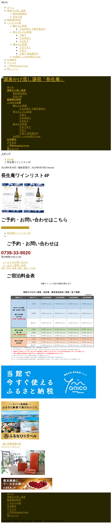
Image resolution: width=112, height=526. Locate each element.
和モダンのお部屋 (22, 32)
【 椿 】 (23, 35)
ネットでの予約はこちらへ (15, 227)
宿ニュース (13, 69)
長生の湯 (17, 17)
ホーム (10, 7)
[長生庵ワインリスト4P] (23, 212)
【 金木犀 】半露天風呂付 (32, 29)
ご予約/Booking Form (17, 66)
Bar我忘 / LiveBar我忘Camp (26, 56)
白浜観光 (11, 60)
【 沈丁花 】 (25, 47)
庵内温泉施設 (20, 13)
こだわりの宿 (14, 23)
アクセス (11, 63)
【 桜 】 (23, 50)
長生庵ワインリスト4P (18, 233)
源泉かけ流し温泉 (16, 10)
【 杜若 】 (24, 41)
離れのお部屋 (20, 26)
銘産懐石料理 (14, 20)
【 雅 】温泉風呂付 (28, 53)
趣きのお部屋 (20, 44)
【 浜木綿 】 (25, 38)
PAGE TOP (107, 507)
